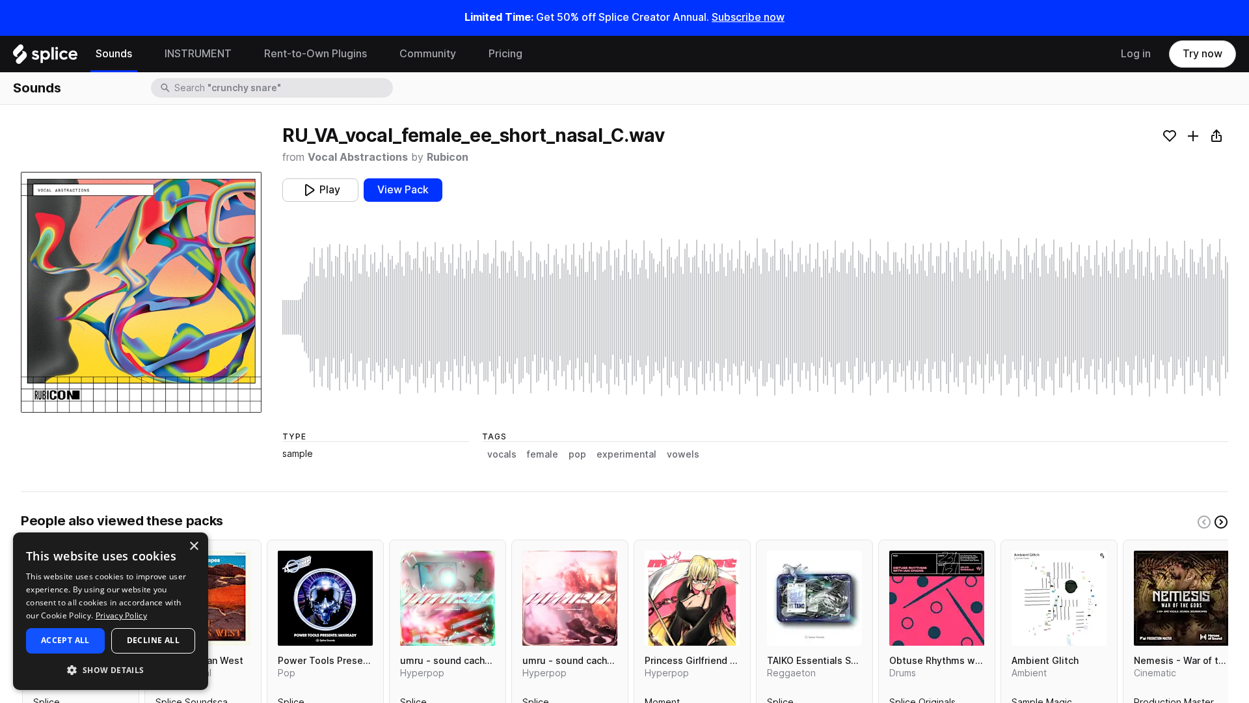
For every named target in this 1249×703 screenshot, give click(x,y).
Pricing (505, 54)
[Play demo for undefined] (141, 292)
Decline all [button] (153, 640)
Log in (1136, 54)
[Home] (45, 57)
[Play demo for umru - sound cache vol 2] (570, 598)
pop (577, 454)
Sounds (114, 54)
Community (427, 54)
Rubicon (447, 157)
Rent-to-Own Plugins (315, 54)
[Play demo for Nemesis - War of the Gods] (1181, 598)
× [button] (193, 546)
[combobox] (282, 88)
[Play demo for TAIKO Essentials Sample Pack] (814, 598)
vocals (502, 454)
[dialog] (110, 611)
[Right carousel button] (1221, 522)
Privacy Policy (121, 615)
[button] (110, 669)
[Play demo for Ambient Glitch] (1059, 598)
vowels (683, 454)
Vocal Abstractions (358, 157)
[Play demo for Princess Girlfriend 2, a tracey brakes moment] (692, 598)
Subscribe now (748, 17)
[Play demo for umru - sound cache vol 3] (447, 598)
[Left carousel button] (1204, 522)
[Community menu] (465, 54)
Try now (1202, 54)
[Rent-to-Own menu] (376, 54)
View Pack (403, 190)
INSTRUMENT (198, 54)
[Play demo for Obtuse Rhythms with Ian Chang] (937, 598)
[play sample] (755, 317)
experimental (626, 454)
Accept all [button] (65, 640)
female (542, 454)
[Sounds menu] (141, 54)
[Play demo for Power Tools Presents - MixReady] (325, 598)
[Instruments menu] (241, 54)
